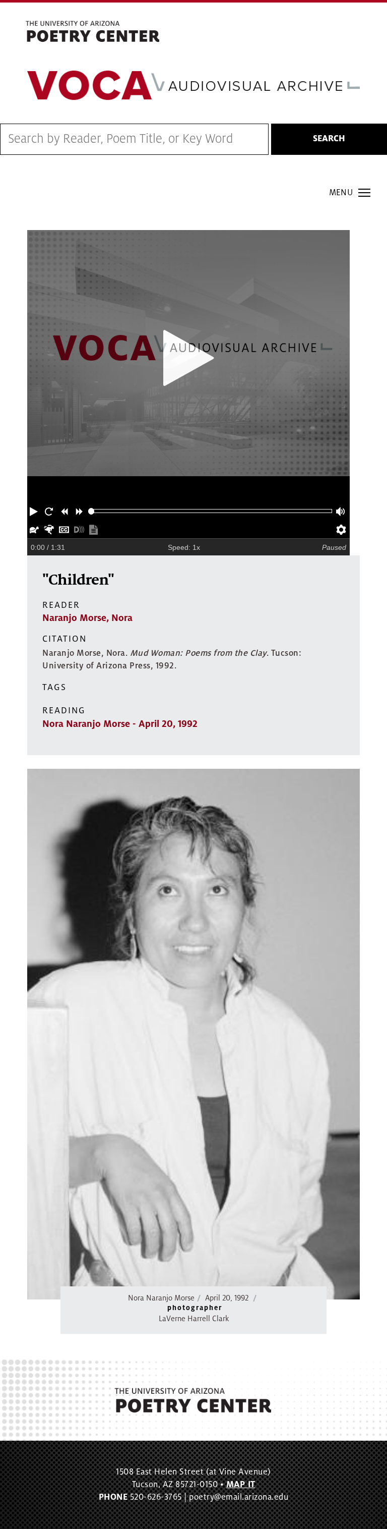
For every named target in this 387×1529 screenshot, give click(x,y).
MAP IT (240, 1484)
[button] (35, 511)
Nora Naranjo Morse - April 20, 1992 (120, 724)
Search (329, 138)
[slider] (91, 511)
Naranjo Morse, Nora (87, 618)
